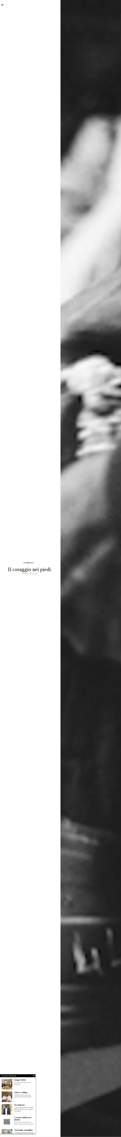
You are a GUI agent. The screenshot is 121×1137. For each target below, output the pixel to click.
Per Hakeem (19, 1105)
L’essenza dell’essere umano (23, 1119)
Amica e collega (20, 1092)
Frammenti (28, 563)
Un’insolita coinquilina (23, 1130)
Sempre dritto (20, 1080)
